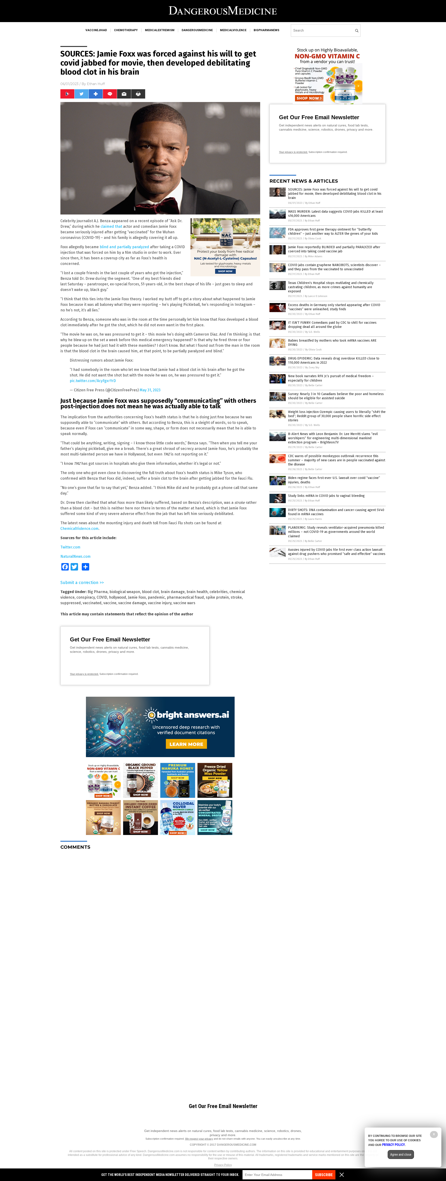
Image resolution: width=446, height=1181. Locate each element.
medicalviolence (233, 30)
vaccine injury (159, 603)
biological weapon (124, 592)
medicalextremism (159, 30)
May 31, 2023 (150, 390)
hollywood (117, 597)
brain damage (173, 592)
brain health (197, 592)
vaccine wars (184, 603)
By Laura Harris (313, 519)
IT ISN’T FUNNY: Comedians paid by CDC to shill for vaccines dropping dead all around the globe (332, 325)
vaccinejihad (96, 30)
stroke (236, 597)
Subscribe (324, 1175)
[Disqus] (160, 912)
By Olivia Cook (313, 238)
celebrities (219, 592)
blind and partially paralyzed (124, 247)
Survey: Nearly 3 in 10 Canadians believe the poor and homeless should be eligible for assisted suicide (336, 396)
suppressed (70, 603)
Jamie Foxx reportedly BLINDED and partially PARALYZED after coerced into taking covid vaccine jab (334, 249)
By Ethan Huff (312, 203)
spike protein (217, 597)
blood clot (150, 592)
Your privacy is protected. (84, 674)
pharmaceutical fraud (185, 597)
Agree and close (400, 1154)
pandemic (156, 597)
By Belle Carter (313, 385)
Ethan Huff (96, 84)
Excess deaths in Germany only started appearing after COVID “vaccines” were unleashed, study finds (334, 307)
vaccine (109, 603)
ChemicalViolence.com (79, 528)
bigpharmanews (266, 30)
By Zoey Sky (312, 367)
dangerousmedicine (197, 30)
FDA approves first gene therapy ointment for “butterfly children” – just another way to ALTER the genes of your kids (333, 232)
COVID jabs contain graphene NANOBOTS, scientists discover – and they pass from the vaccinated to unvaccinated (334, 267)
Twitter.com (70, 547)
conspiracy (85, 597)
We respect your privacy (199, 1138)
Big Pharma (98, 592)
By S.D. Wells (312, 331)
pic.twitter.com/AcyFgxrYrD (93, 381)
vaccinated (92, 603)
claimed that (111, 226)
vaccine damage (132, 603)
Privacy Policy (223, 1165)
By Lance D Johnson (316, 296)
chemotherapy (126, 30)
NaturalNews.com (75, 556)
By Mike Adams (313, 256)
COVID (102, 597)
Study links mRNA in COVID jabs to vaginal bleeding (326, 496)
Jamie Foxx (137, 597)
